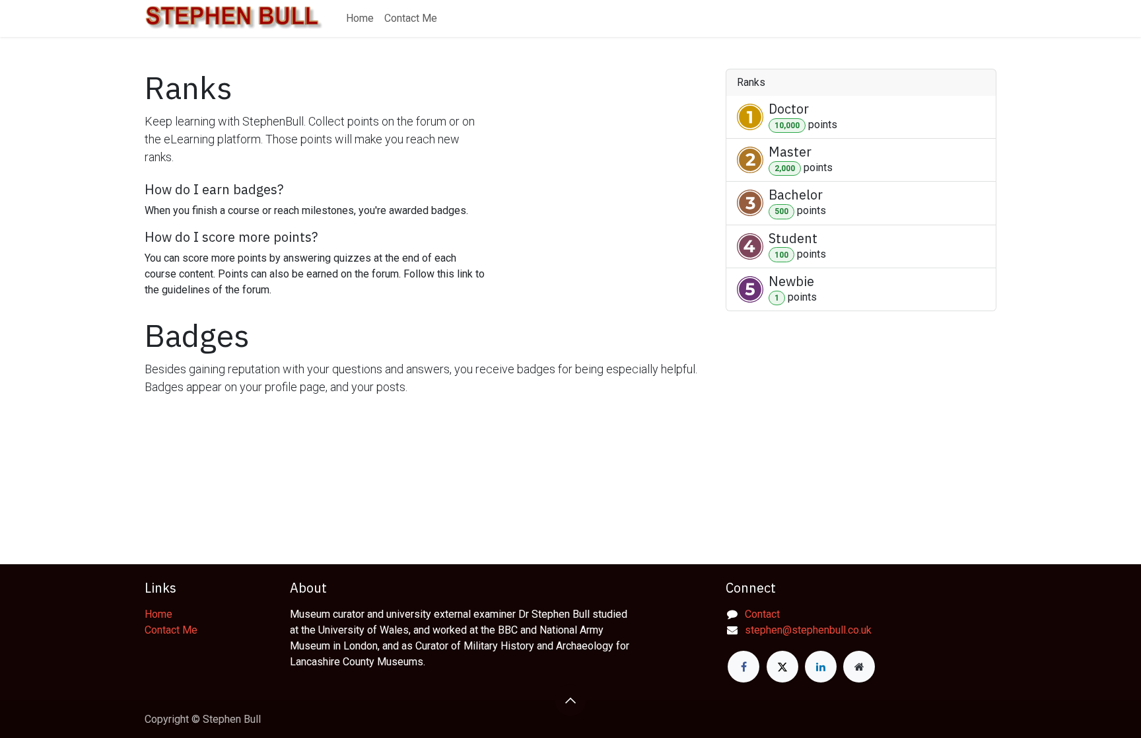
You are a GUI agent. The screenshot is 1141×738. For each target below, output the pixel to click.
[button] (570, 700)
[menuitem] (360, 18)
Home (158, 614)
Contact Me (171, 630)
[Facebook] (743, 667)
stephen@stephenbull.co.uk (808, 630)
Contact (762, 614)
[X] (782, 667)
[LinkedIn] (821, 667)
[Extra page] (859, 667)
